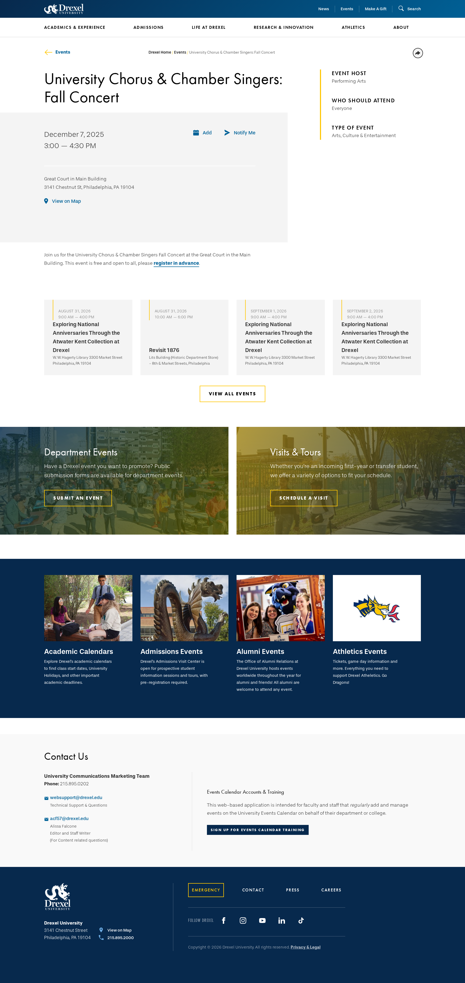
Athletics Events (360, 651)
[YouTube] (262, 920)
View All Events (232, 394)
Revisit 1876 (164, 350)
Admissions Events (171, 651)
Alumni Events (260, 651)
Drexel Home (160, 52)
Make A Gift (375, 8)
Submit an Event (78, 498)
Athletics (353, 27)
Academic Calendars (78, 651)
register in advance (176, 263)
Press (293, 890)
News (323, 8)
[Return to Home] (64, 9)
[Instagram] (243, 920)
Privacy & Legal (305, 947)
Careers (331, 890)
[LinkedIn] (282, 920)
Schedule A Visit (303, 498)
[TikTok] (301, 920)
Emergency (206, 890)
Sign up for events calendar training (258, 830)
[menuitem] (80, 27)
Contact (253, 890)
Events (347, 8)
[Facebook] (223, 920)
